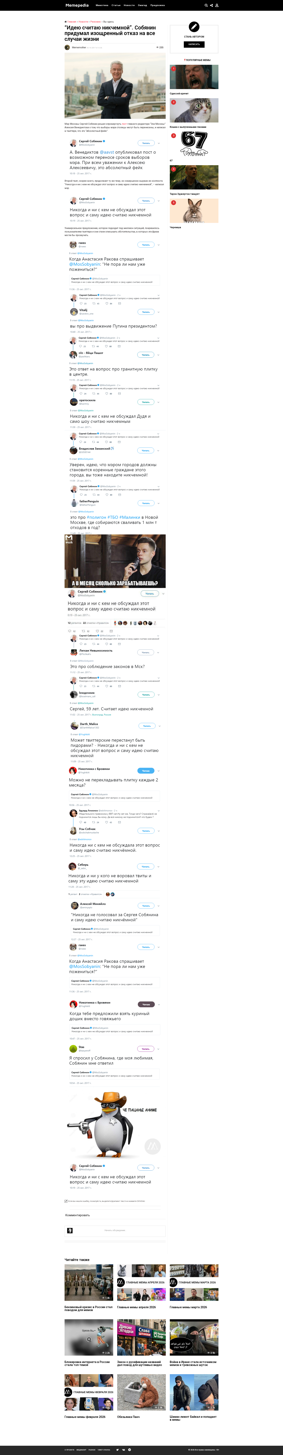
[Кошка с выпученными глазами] (194, 110)
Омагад (142, 5)
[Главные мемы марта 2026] (194, 1282)
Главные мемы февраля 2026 (85, 1417)
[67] (194, 144)
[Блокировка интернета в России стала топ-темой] (89, 1337)
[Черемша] (194, 211)
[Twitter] (117, 1449)
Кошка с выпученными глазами (188, 127)
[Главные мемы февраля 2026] (89, 1392)
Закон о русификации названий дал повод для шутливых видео (139, 1364)
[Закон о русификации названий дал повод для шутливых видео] (141, 1337)
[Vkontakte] (123, 1449)
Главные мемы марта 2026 (188, 1307)
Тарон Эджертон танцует (185, 194)
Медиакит (81, 1450)
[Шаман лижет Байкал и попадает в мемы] (194, 1392)
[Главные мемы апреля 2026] (141, 1282)
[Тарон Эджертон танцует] (194, 177)
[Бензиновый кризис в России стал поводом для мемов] (89, 1282)
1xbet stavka (104, 1450)
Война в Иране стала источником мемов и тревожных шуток (193, 1364)
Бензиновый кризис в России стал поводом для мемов (88, 1309)
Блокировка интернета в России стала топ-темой (87, 1364)
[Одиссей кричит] (194, 77)
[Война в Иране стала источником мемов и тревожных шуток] (194, 1337)
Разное (92, 1450)
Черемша (175, 227)
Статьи (116, 5)
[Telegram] (129, 1449)
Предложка (157, 5)
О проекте (69, 1450)
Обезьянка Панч (128, 1417)
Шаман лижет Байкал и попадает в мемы (193, 1418)
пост (124, 123)
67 (171, 160)
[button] (206, 5)
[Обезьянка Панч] (141, 1392)
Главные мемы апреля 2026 (136, 1307)
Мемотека (102, 5)
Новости (129, 5)
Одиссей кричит (179, 93)
